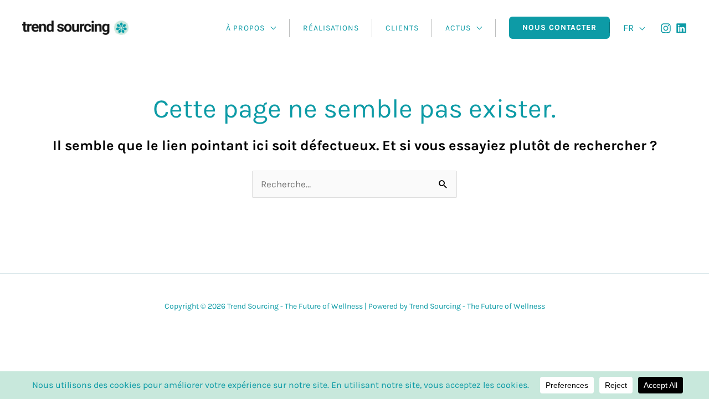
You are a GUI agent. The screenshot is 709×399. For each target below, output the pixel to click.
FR (628, 27)
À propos (245, 28)
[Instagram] (665, 28)
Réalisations (331, 28)
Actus (458, 28)
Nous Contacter (559, 27)
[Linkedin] (681, 28)
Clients (402, 28)
